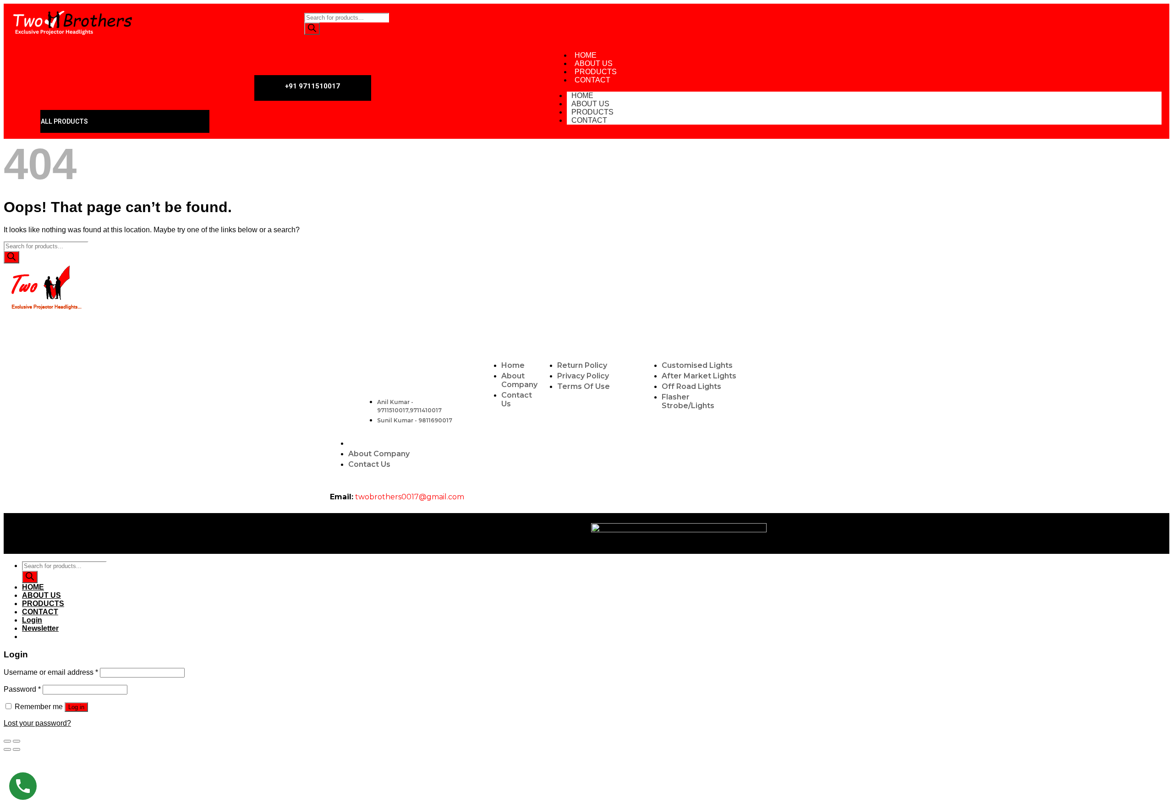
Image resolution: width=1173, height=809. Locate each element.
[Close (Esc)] (7, 741)
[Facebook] (962, 22)
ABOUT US (41, 595)
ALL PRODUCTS (64, 121)
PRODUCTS (43, 603)
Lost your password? (37, 723)
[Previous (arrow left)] (7, 749)
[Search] (312, 28)
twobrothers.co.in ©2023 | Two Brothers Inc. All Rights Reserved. (453, 533)
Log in (76, 707)
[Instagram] (989, 22)
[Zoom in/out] (16, 741)
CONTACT (592, 80)
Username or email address (51, 672)
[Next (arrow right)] (16, 749)
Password (22, 689)
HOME (33, 587)
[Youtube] (935, 22)
